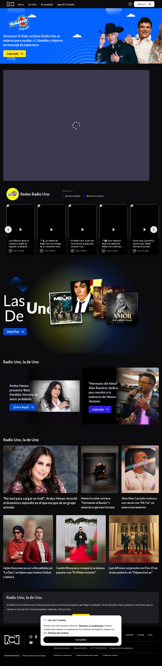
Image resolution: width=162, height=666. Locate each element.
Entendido (81, 639)
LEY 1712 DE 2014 (98, 648)
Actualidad (47, 4)
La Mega (140, 635)
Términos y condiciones (62, 655)
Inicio (21, 4)
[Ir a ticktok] (31, 636)
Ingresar (141, 4)
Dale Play (13, 331)
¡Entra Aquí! (21, 407)
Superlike (129, 635)
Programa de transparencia (121, 648)
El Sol (150, 635)
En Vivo (32, 4)
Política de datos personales (87, 655)
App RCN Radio (66, 4)
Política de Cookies (58, 632)
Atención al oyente (62, 648)
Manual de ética (80, 648)
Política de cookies (110, 655)
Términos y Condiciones (90, 625)
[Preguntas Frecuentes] (130, 4)
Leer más (12, 53)
